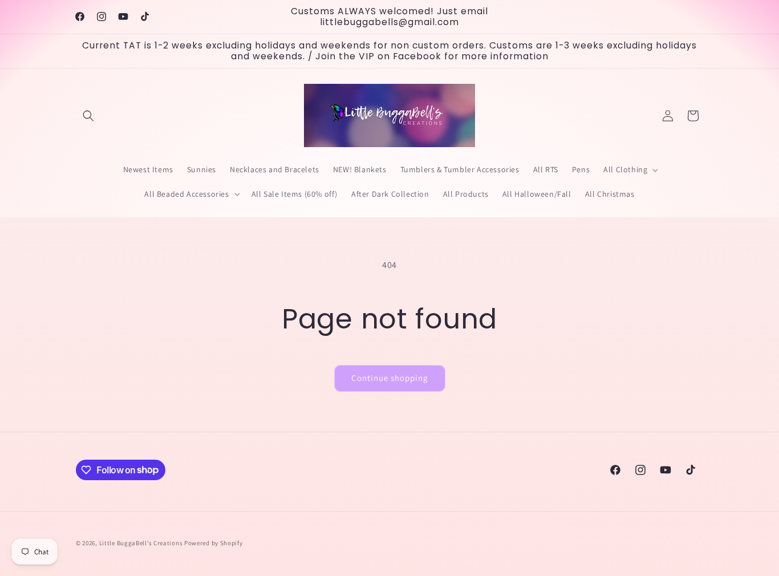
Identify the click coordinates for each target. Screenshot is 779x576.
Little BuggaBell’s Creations (141, 543)
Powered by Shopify (213, 543)
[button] (88, 115)
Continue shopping (389, 377)
